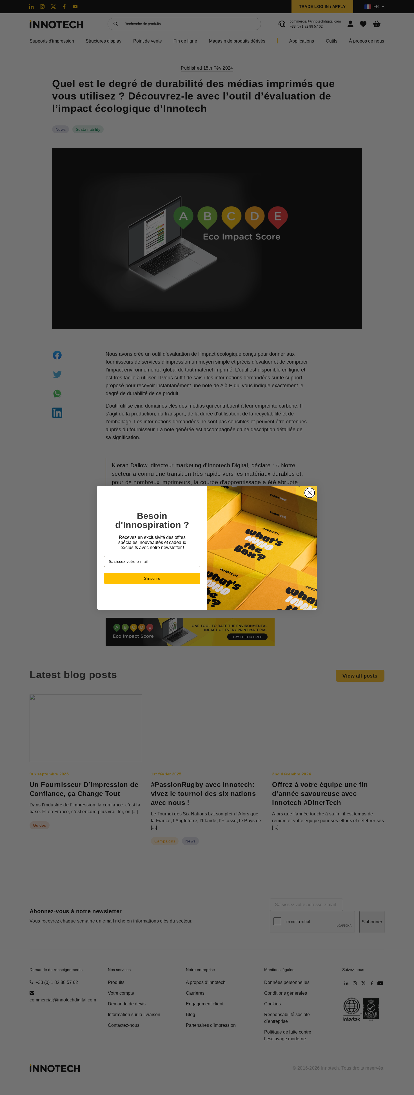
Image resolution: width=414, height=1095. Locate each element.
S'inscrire (152, 578)
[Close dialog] (310, 493)
